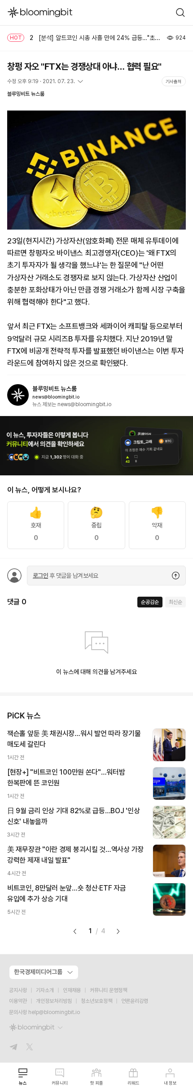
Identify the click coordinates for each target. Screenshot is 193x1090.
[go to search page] (180, 12)
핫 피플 (96, 1083)
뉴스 (23, 1083)
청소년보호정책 (96, 1001)
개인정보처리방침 (54, 1001)
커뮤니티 (60, 1083)
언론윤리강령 (134, 1001)
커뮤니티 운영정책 (108, 990)
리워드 (133, 1083)
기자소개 (45, 990)
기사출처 (174, 81)
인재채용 (72, 990)
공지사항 (18, 990)
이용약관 (18, 1001)
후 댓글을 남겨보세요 (65, 575)
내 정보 (170, 1083)
